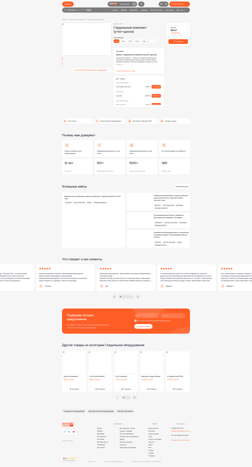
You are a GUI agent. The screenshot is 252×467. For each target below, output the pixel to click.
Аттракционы (101, 436)
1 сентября (79, 10)
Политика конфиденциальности (113, 461)
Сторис (150, 450)
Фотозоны (169, 10)
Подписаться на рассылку (180, 440)
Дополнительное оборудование (101, 411)
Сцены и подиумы (126, 431)
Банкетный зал (153, 428)
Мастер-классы (157, 10)
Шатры (115, 10)
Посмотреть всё (182, 186)
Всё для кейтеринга (125, 411)
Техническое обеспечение (76, 19)
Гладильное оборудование (95, 19)
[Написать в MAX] (161, 4)
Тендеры (151, 456)
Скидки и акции (153, 434)
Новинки (68, 4)
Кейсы (150, 445)
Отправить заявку (143, 326)
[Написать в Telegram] (166, 4)
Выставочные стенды (127, 428)
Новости (151, 442)
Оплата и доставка (154, 439)
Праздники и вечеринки (128, 447)
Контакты (151, 431)
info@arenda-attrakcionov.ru (180, 431)
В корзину (179, 41)
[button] (114, 296)
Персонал (123, 445)
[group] (86, 39)
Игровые (144, 10)
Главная (64, 19)
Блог (149, 447)
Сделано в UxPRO (67, 441)
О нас (150, 436)
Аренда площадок (126, 442)
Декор (122, 439)
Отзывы (151, 453)
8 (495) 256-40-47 (177, 428)
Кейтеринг (134, 10)
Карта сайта (91, 461)
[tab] (178, 31)
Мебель (124, 10)
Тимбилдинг (101, 445)
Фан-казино (181, 10)
